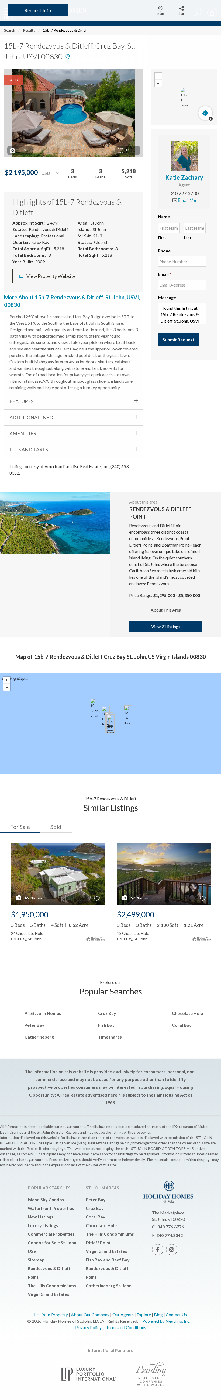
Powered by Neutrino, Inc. (166, 1320)
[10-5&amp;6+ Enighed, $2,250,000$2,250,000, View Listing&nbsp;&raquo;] (94, 707)
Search (9, 30)
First (162, 238)
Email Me (186, 200)
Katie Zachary (184, 177)
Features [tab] (21, 401)
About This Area (166, 609)
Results (29, 30)
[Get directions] (205, 113)
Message (167, 297)
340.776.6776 (170, 1226)
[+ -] (184, 97)
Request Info (38, 10)
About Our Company (90, 1314)
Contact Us (176, 1314)
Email (165, 274)
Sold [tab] (55, 826)
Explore (144, 1314)
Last (187, 238)
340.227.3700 (184, 193)
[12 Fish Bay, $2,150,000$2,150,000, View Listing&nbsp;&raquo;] (128, 714)
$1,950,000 (29, 914)
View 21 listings (165, 626)
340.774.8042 (169, 1235)
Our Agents (123, 1314)
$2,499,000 (135, 914)
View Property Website (51, 276)
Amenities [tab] (22, 433)
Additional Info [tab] (31, 417)
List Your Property (51, 1314)
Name (165, 216)
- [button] (158, 83)
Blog (158, 1314)
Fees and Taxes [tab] (28, 450)
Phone (164, 250)
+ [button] (158, 76)
